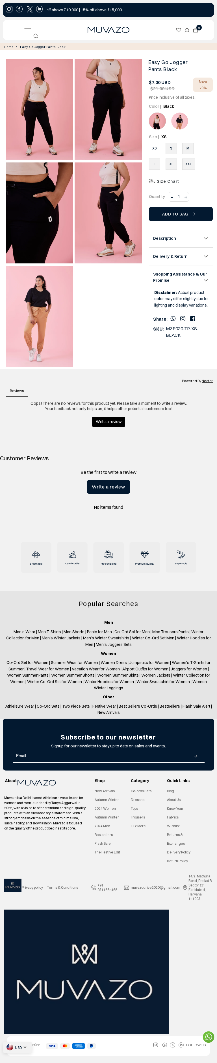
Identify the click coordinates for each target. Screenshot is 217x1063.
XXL (188, 164)
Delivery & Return (170, 256)
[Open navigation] (29, 30)
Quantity (157, 196)
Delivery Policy (178, 852)
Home (9, 47)
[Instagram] (182, 318)
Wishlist (173, 826)
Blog (170, 791)
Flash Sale (103, 843)
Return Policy (177, 861)
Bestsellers (104, 835)
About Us (174, 800)
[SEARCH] (35, 36)
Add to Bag (175, 214)
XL (171, 164)
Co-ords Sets (141, 791)
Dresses (137, 800)
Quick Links (178, 780)
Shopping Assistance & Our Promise (180, 277)
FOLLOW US (196, 1045)
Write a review (108, 487)
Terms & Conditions (62, 887)
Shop (100, 780)
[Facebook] (192, 318)
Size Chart (168, 181)
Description (164, 238)
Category (140, 780)
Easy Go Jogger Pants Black (43, 47)
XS (154, 148)
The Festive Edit (107, 852)
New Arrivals (105, 791)
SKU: (158, 329)
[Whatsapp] (172, 318)
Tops (134, 808)
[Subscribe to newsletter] (196, 756)
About (11, 780)
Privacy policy (32, 887)
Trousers (138, 817)
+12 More (138, 826)
